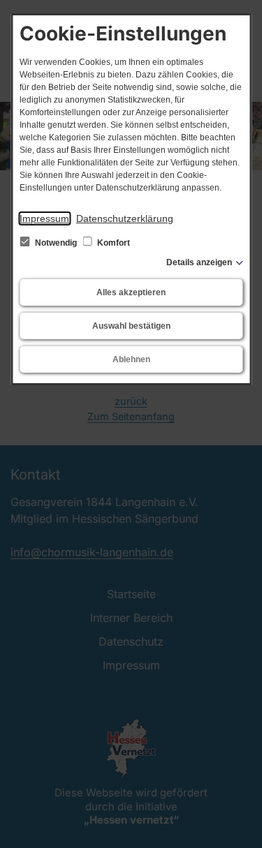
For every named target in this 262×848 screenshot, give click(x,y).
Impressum (44, 218)
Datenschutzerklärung (124, 218)
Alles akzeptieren (131, 292)
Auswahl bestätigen (131, 326)
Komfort (112, 243)
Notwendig (56, 243)
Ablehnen (131, 359)
